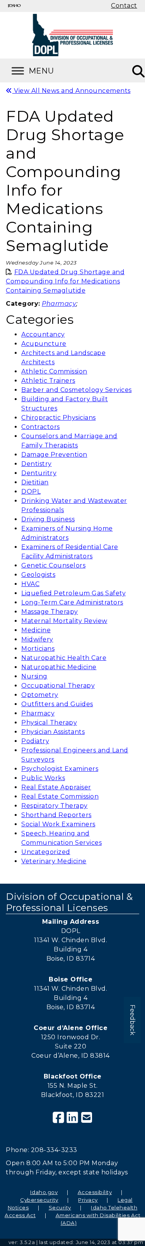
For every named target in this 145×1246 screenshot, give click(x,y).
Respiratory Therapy (54, 805)
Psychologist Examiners (59, 768)
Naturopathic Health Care (63, 658)
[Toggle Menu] (42, 70)
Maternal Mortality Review (64, 621)
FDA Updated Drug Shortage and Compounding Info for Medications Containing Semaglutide (65, 281)
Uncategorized (45, 852)
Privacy (88, 1200)
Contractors (40, 426)
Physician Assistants (53, 731)
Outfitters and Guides (57, 704)
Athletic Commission (54, 371)
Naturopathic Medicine (59, 667)
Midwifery (37, 639)
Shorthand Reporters (56, 815)
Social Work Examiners (58, 824)
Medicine (36, 630)
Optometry (39, 694)
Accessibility (95, 1192)
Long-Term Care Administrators (72, 602)
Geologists (38, 574)
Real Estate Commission (60, 796)
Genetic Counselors (53, 565)
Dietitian (35, 482)
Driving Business (48, 519)
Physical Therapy (49, 722)
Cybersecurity (39, 1200)
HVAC (30, 584)
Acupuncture (44, 343)
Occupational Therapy (58, 685)
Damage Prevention (54, 454)
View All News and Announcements (71, 90)
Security (60, 1207)
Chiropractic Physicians (58, 417)
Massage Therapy (49, 611)
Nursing (34, 676)
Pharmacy (38, 713)
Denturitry (38, 473)
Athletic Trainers (48, 380)
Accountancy (43, 334)
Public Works (43, 778)
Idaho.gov (44, 1192)
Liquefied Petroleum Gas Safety (73, 593)
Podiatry (35, 741)
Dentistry (36, 463)
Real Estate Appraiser (56, 787)
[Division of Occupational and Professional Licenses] (72, 35)
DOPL (31, 491)
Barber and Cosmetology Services (76, 390)
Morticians (38, 648)
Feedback (132, 1020)
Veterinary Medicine (54, 861)
